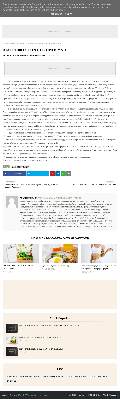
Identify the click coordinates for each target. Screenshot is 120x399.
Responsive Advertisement (60, 31)
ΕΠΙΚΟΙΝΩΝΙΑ (94, 395)
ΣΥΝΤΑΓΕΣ (11, 381)
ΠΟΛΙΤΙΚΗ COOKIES (110, 395)
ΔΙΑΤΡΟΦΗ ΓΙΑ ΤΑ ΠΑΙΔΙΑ (53, 376)
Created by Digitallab (39, 395)
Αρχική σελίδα (8, 43)
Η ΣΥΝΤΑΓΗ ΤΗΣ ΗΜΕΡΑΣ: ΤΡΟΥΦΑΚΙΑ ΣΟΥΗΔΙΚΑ (41, 349)
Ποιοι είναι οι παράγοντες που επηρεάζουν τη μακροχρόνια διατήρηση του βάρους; (98, 267)
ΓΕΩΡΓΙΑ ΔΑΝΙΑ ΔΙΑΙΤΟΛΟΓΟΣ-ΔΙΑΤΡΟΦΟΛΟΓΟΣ (26, 55)
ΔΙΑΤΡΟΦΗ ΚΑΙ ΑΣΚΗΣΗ (76, 376)
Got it (68, 14)
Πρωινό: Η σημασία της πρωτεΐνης (55, 265)
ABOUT (82, 395)
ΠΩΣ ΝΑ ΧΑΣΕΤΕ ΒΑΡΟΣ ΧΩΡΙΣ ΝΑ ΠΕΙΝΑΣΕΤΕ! (18, 267)
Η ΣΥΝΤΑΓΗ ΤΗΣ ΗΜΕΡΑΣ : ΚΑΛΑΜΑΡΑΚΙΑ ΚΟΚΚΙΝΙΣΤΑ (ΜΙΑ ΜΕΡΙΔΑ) (50, 325)
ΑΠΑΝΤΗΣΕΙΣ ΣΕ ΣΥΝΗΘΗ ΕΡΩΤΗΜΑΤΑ (23, 376)
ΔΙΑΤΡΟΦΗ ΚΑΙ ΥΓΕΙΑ (24, 43)
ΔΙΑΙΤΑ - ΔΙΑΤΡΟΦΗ (23, 395)
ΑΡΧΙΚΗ (72, 395)
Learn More (55, 14)
